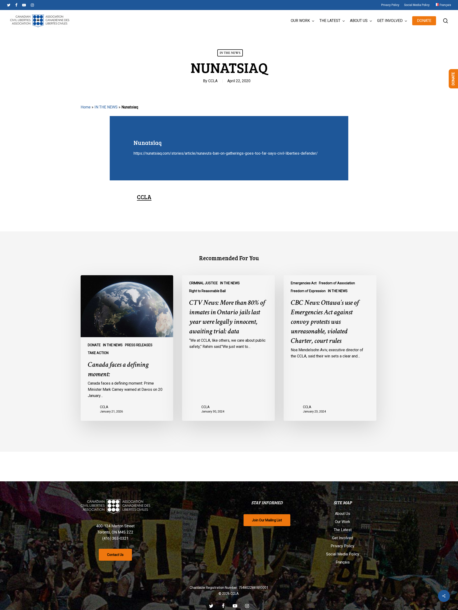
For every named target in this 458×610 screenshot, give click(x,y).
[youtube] (24, 5)
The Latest (343, 530)
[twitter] (8, 5)
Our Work (342, 521)
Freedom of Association (337, 283)
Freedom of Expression (308, 291)
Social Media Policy (342, 554)
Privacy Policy (342, 546)
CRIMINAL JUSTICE (203, 283)
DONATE (94, 345)
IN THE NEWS (230, 53)
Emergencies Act (304, 283)
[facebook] (16, 5)
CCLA (213, 81)
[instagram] (32, 5)
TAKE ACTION (98, 353)
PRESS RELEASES (138, 345)
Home (86, 107)
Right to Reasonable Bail (207, 291)
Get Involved (342, 538)
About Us (342, 513)
